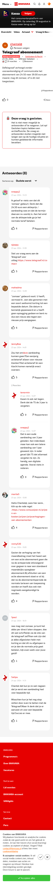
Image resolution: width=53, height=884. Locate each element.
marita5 (15, 494)
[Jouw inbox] (39, 4)
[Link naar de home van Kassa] (5, 13)
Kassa (15, 13)
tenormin (25, 392)
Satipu (14, 677)
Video (17, 31)
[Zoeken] (34, 4)
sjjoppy (15, 244)
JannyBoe (16, 344)
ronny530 (16, 543)
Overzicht (6, 31)
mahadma (16, 287)
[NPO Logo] (49, 4)
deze (25, 352)
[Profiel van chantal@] (5, 46)
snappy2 (15, 191)
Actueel (26, 31)
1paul (14, 617)
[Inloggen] (44, 4)
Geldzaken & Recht (33, 56)
